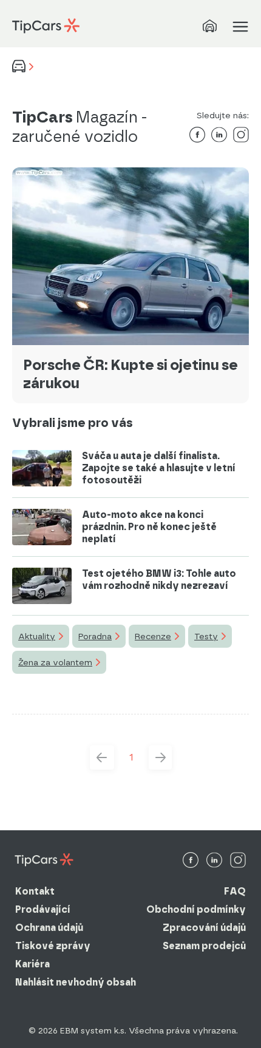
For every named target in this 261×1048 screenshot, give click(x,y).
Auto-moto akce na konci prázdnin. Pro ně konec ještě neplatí (149, 527)
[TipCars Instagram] (238, 861)
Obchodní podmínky (196, 909)
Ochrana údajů (49, 927)
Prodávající (42, 909)
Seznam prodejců (204, 946)
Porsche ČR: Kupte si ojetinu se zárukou (130, 374)
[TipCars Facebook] (190, 861)
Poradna (95, 636)
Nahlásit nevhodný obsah (75, 982)
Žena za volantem (55, 662)
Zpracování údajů (204, 927)
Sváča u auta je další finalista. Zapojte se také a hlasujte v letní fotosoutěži (159, 468)
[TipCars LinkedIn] (214, 861)
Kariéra (32, 964)
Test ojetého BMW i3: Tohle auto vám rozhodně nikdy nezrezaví (159, 579)
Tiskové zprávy (52, 946)
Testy (206, 636)
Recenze (153, 636)
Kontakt (35, 891)
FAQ (235, 891)
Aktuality (36, 636)
